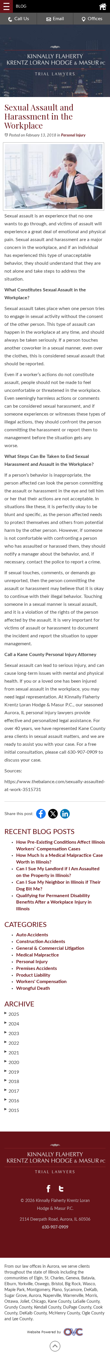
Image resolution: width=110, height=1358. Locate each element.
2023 (11, 1033)
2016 (11, 1100)
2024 (11, 1023)
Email (58, 18)
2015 (11, 1110)
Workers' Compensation (41, 981)
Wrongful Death (33, 988)
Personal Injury (73, 135)
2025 (11, 1014)
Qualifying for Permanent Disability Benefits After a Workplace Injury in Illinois (54, 902)
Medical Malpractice (37, 955)
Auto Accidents (32, 935)
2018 (11, 1081)
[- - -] (6, 6)
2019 (11, 1072)
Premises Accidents (36, 968)
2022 (11, 1043)
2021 (11, 1052)
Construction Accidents (40, 941)
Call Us (21, 18)
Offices (95, 18)
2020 (11, 1062)
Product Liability (33, 975)
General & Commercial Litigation (50, 948)
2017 (11, 1091)
